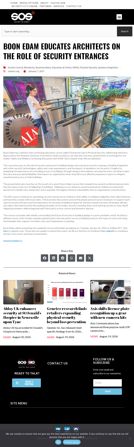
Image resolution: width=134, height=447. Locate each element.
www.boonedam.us (12, 240)
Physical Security (88, 67)
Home (14, 2)
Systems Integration (108, 67)
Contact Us (73, 6)
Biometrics (29, 67)
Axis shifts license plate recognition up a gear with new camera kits (110, 313)
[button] (119, 17)
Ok (58, 442)
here (5, 231)
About (44, 2)
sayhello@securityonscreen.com (68, 377)
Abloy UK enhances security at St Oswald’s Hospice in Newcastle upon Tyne (22, 315)
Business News (43, 67)
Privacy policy (72, 442)
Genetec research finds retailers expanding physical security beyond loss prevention (67, 315)
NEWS (76, 67)
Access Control (15, 67)
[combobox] (59, 31)
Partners (45, 6)
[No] (130, 438)
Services (58, 6)
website (110, 231)
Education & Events (62, 67)
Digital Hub (58, 2)
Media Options (29, 2)
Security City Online (24, 6)
